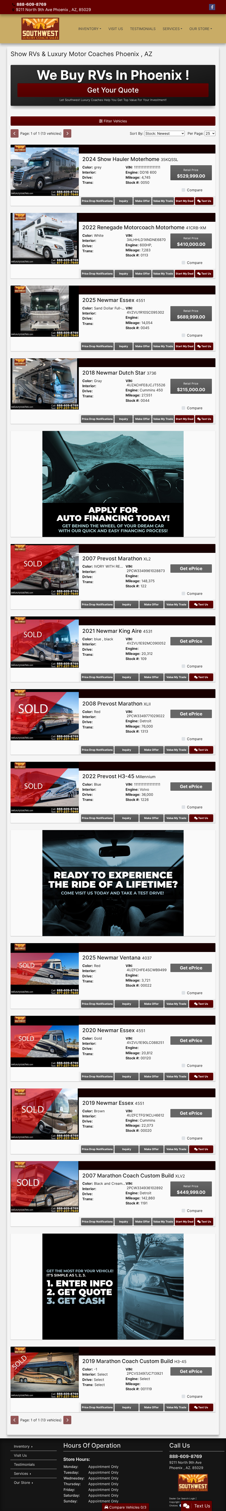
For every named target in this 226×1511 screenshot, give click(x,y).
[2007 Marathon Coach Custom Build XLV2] (45, 1186)
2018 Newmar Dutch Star (119, 373)
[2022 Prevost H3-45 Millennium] (45, 787)
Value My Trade (163, 201)
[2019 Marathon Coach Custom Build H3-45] (45, 1372)
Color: (87, 167)
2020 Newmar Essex (113, 1030)
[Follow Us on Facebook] (212, 7)
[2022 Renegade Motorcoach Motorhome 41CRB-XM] (45, 238)
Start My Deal (184, 201)
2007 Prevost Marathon (116, 558)
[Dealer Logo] (39, 29)
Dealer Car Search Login (182, 1498)
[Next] (67, 133)
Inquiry (123, 201)
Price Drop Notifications (97, 201)
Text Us (206, 201)
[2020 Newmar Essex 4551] (45, 1041)
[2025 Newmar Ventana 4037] (45, 968)
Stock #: (132, 182)
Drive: (87, 177)
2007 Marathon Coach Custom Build (133, 1175)
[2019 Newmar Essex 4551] (45, 1113)
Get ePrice (191, 568)
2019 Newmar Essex (113, 1103)
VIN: (129, 167)
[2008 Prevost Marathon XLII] (45, 714)
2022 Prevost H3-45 (119, 776)
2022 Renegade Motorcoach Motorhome (144, 227)
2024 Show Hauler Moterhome (130, 159)
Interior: (89, 172)
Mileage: (133, 177)
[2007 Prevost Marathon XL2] (45, 569)
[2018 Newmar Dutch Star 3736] (45, 383)
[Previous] (15, 133)
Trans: (87, 182)
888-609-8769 (31, 4)
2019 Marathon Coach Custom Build (134, 1361)
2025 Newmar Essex (113, 300)
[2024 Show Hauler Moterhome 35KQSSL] (45, 170)
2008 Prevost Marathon (116, 703)
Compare (194, 190)
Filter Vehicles (115, 121)
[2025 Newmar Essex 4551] (45, 311)
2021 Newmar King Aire (117, 631)
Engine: (132, 172)
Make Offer (142, 201)
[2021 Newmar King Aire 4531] (45, 642)
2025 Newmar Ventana (117, 957)
